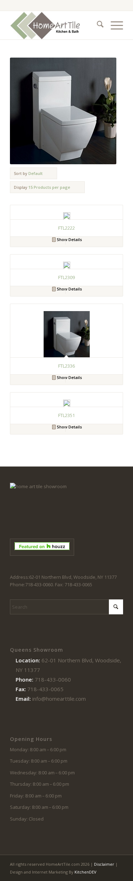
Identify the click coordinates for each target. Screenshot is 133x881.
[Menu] (113, 25)
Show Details (69, 239)
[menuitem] (97, 25)
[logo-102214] (55, 25)
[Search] (97, 25)
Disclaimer (104, 864)
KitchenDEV (85, 872)
